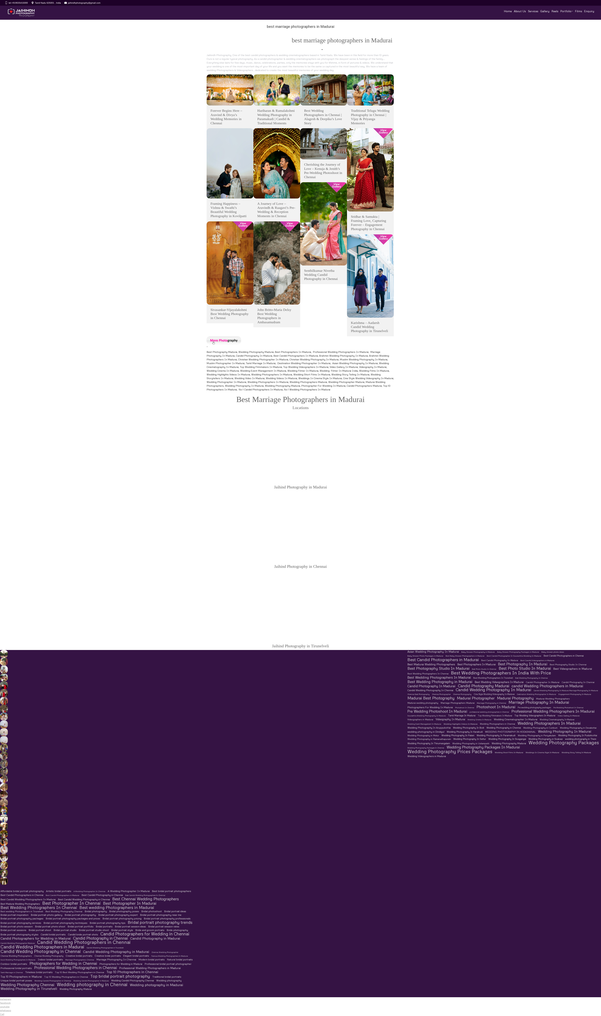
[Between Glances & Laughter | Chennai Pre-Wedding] (4, 763)
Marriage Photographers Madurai (458, 702)
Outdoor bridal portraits (13, 963)
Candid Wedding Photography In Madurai (493, 689)
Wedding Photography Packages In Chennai (425, 748)
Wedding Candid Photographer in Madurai (91, 981)
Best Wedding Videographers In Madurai (499, 682)
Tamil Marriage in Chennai (11, 972)
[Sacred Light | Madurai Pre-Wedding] (4, 669)
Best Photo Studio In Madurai (525, 668)
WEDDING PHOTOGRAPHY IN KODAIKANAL (510, 731)
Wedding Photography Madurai (509, 743)
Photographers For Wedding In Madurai (430, 707)
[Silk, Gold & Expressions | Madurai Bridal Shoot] (4, 842)
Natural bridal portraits (180, 959)
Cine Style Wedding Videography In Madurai (494, 694)
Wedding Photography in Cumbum (540, 727)
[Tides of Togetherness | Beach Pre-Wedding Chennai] (4, 740)
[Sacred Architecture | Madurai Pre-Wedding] (4, 654)
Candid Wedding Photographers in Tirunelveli (105, 948)
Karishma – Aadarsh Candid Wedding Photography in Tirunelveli (369, 327)
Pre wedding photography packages (534, 707)
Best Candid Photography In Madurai (499, 660)
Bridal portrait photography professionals (167, 918)
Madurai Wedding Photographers (553, 698)
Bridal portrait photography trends (160, 922)
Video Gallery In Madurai (569, 715)
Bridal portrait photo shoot (50, 926)
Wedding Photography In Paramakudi (496, 735)
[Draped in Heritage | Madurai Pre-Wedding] (4, 662)
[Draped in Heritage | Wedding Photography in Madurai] (4, 826)
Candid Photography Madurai (483, 685)
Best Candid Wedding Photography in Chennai (84, 899)
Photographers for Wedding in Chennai (63, 963)
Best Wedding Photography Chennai (63, 911)
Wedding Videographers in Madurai (426, 756)
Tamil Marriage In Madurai (461, 715)
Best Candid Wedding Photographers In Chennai (145, 895)
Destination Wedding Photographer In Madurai (536, 694)
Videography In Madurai (450, 719)
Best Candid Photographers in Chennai (564, 655)
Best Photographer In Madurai (129, 903)
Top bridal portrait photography (120, 976)
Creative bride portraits (108, 955)
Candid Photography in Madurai (155, 938)
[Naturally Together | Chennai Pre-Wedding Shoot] (4, 748)
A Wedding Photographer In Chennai (89, 891)
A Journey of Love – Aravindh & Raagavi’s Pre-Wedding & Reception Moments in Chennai (276, 210)
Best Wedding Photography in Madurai (439, 681)
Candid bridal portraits (53, 934)
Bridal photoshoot (151, 911)
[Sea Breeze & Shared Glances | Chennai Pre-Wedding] (4, 724)
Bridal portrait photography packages (21, 918)
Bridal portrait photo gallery (46, 914)
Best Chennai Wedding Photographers (145, 898)
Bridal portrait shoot (40, 930)
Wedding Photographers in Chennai (497, 724)
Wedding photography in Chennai (92, 984)
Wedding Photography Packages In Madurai (483, 747)
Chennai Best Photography (418, 694)
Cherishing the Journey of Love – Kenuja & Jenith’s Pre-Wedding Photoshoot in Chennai (323, 170)
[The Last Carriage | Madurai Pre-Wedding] (4, 685)
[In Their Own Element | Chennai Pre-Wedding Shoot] (4, 865)
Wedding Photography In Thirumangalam (428, 743)
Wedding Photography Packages (563, 742)
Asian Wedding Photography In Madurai (433, 651)
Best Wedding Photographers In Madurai (439, 677)
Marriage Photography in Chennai (491, 703)
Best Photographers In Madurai (476, 664)
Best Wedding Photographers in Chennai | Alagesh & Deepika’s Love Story (323, 117)
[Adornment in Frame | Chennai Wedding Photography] (4, 834)
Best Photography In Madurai (522, 664)
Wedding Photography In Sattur (469, 739)
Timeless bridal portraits (39, 972)
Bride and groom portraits (149, 930)
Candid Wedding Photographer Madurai (17, 943)
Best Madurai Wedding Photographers (431, 664)
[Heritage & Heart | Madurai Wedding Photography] (4, 803)
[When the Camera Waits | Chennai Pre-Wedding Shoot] (4, 756)
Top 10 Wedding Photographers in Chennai (66, 976)
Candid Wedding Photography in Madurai (116, 951)
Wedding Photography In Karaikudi (465, 731)
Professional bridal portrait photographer (168, 963)
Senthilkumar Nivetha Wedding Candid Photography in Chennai (321, 275)
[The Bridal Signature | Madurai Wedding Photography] (4, 857)
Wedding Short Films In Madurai (509, 752)
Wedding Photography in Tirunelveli (28, 988)
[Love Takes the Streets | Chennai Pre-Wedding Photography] (4, 771)
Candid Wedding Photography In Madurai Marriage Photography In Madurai (566, 690)
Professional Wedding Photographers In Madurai (553, 711)
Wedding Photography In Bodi (468, 727)
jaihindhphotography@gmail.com (84, 3)
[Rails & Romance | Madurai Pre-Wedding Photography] (4, 709)
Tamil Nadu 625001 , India (48, 3)
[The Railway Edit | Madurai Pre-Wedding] (4, 693)
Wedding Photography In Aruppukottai (429, 727)
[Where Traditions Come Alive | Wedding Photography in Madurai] (4, 787)
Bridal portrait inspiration (14, 914)
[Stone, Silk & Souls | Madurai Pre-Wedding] (4, 677)
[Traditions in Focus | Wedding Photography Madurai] (4, 795)
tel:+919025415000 (18, 3)
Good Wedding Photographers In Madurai (17, 960)
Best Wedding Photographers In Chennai (428, 673)
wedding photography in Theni (580, 739)
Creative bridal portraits (79, 955)
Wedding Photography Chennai (27, 984)
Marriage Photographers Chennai (79, 960)
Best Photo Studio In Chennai (484, 669)
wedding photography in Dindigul (425, 731)
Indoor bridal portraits (50, 959)
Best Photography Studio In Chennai (568, 664)
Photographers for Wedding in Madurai (120, 963)
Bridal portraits (104, 926)
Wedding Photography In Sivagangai (507, 739)
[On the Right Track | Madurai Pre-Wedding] (4, 701)
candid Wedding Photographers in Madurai (547, 685)
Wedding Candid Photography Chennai (132, 980)
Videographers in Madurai (420, 719)
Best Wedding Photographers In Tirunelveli (493, 678)
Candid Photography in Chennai (100, 938)
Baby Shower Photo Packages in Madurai (425, 656)
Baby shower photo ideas (552, 652)
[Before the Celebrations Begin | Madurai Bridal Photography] (4, 850)
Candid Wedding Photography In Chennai (430, 690)
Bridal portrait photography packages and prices (73, 918)
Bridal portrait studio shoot (94, 930)
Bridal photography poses (124, 911)
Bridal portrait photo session (16, 926)
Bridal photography (96, 911)
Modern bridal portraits (152, 959)
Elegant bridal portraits (136, 955)
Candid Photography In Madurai (431, 686)
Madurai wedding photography (422, 702)
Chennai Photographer (441, 694)
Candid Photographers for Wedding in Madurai (35, 938)
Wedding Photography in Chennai (503, 727)
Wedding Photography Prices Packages (449, 751)
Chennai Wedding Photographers (16, 956)
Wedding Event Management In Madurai (424, 724)
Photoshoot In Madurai (496, 706)
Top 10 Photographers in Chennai (132, 971)
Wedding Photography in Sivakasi (545, 739)
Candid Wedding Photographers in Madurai (42, 946)
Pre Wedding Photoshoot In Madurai (437, 711)
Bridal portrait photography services (20, 922)
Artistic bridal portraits (58, 891)
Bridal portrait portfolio (80, 926)
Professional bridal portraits (16, 968)
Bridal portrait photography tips (107, 922)
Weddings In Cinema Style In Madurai (542, 752)
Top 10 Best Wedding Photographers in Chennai (79, 972)
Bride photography (177, 930)
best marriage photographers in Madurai (342, 40)
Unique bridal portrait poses (16, 980)
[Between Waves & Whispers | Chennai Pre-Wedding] (4, 732)
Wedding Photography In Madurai (564, 731)
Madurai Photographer (476, 698)
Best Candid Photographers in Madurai (443, 659)
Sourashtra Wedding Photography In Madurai (426, 716)
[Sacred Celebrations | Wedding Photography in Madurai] (4, 818)
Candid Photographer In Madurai (542, 682)
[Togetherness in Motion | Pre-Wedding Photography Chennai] (4, 873)
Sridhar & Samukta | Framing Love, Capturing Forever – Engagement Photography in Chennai (368, 223)
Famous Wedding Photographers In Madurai (169, 956)
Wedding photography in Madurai (156, 984)
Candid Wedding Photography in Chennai (40, 951)
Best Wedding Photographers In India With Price (501, 672)
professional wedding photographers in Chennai (489, 712)
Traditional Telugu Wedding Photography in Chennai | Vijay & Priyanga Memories (370, 117)
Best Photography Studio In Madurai (438, 668)
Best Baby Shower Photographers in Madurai (465, 656)
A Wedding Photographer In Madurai (129, 891)
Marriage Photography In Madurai (539, 702)
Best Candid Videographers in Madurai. (537, 660)
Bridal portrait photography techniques (65, 922)
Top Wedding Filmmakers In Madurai (495, 715)
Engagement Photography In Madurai (574, 694)
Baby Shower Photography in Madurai (478, 652)
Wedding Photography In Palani (457, 735)
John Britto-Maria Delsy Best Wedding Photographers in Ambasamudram (274, 316)
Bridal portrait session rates (163, 926)
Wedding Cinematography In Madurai (557, 719)
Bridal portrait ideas (175, 911)
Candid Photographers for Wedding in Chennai (144, 933)
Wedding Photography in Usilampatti (470, 743)
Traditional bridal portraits (166, 976)
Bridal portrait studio (65, 930)
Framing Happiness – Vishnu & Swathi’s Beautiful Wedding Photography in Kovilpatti (229, 210)
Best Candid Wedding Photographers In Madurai (28, 899)
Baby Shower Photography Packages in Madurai (518, 652)
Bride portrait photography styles (19, 934)
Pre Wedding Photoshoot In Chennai (568, 708)
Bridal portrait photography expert (118, 914)
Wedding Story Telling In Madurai (576, 752)
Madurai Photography (515, 698)
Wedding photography (169, 980)
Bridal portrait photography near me (160, 914)
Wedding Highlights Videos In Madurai (461, 724)
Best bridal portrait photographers (171, 891)
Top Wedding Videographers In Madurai (534, 715)
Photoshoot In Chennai (464, 708)
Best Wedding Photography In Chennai (531, 678)
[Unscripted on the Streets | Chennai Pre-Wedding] (4, 779)
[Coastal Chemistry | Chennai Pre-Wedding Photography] (4, 716)
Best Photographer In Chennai (71, 903)
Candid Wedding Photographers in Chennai (84, 942)
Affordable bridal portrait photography (22, 891)
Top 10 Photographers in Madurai (21, 976)
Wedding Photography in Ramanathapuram (429, 739)
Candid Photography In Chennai (578, 682)
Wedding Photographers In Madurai (549, 723)
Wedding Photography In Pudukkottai (577, 735)
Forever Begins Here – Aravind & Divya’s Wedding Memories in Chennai (226, 117)
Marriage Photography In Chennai (116, 959)
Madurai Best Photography (431, 698)
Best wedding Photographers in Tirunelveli (21, 911)
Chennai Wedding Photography (48, 956)
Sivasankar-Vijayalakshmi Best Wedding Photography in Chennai (230, 314)
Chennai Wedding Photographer (165, 952)
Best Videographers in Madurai (572, 668)
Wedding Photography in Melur (423, 735)
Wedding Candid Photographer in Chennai (52, 981)
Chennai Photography (462, 694)
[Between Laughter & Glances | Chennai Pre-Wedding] (4, 881)
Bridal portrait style (122, 930)
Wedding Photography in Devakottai (578, 727)
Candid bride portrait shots (83, 934)
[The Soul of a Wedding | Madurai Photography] (4, 810)
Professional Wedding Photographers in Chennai (75, 967)
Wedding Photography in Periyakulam (537, 735)
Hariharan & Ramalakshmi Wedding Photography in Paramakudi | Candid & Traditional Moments (276, 117)
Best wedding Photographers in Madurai (116, 907)
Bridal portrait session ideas (130, 926)
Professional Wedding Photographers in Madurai (150, 968)
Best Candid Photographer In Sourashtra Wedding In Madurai (514, 656)
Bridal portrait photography (80, 914)
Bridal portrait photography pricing (122, 918)
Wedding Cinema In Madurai (479, 720)
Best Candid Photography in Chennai (102, 895)
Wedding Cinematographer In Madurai (515, 719)
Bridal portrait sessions (13, 930)
